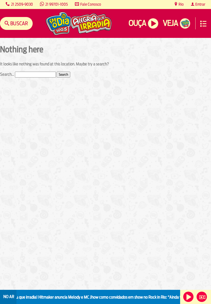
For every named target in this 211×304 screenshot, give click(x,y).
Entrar (200, 4)
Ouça (137, 23)
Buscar (18, 23)
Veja (170, 23)
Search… (7, 74)
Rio (181, 4)
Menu (203, 24)
